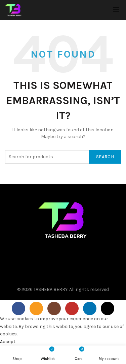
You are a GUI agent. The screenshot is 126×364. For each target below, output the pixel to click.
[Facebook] (18, 308)
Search (105, 157)
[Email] (36, 308)
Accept (7, 341)
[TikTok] (107, 308)
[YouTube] (72, 308)
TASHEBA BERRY (51, 289)
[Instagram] (54, 308)
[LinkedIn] (89, 308)
